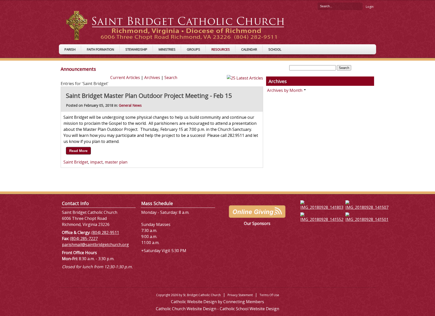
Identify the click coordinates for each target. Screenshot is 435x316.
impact (96, 162)
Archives (152, 77)
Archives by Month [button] (285, 90)
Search (359, 6)
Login (370, 7)
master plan (116, 162)
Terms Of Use (269, 295)
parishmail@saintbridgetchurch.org (95, 244)
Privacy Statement (240, 295)
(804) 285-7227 (84, 238)
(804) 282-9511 (105, 232)
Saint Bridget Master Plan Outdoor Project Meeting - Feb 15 (149, 95)
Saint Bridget (75, 162)
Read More (78, 151)
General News (130, 105)
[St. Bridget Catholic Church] (179, 25)
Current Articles (125, 77)
